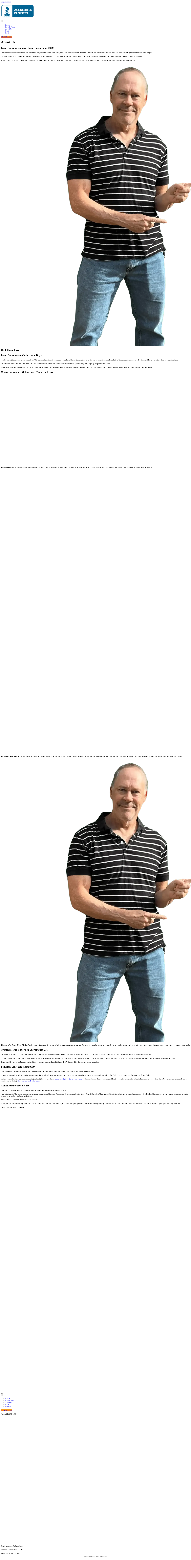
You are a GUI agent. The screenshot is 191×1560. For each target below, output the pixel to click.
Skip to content (6, 2)
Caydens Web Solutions (101, 1556)
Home (7, 25)
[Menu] (2, 21)
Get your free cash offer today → (29, 1081)
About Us (8, 29)
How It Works (10, 27)
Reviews (8, 33)
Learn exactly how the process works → (70, 1079)
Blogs (7, 31)
